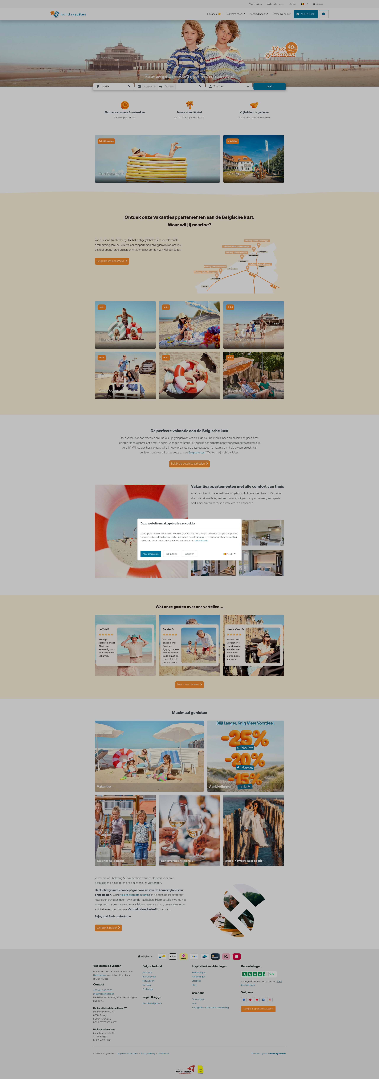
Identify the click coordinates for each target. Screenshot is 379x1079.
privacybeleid (201, 541)
